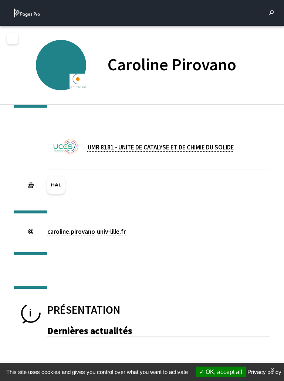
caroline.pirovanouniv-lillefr (86, 231)
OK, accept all (223, 372)
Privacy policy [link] (264, 372)
